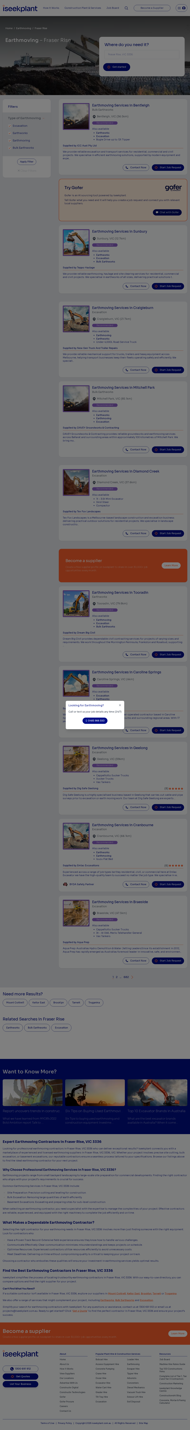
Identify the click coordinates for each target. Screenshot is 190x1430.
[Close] (120, 705)
